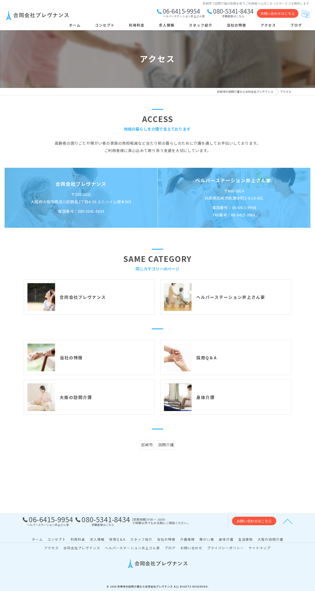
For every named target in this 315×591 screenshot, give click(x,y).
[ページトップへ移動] (287, 521)
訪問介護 (166, 444)
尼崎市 (147, 444)
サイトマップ (260, 548)
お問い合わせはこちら (277, 13)
